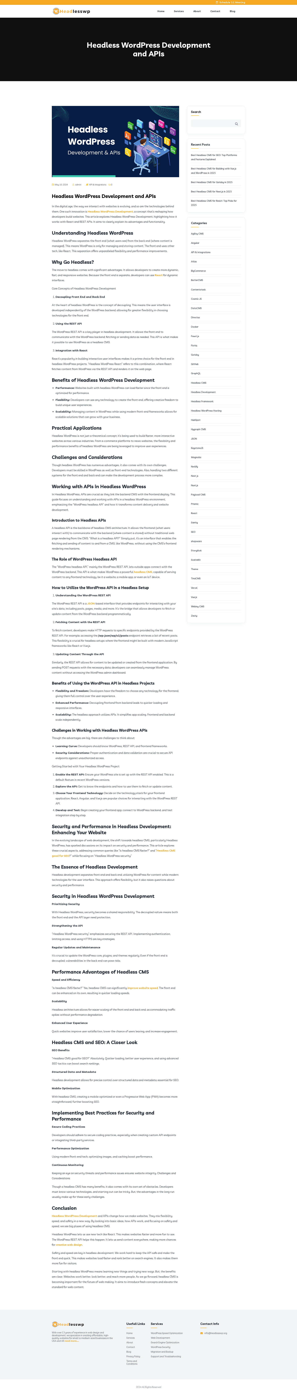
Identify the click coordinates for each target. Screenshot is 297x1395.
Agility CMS (197, 233)
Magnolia (196, 457)
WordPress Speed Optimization (167, 1333)
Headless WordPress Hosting (206, 410)
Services (179, 11)
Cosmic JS (196, 298)
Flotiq (194, 345)
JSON (91, 603)
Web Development (160, 1337)
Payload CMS (198, 494)
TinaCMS (196, 578)
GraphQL (196, 373)
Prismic (194, 503)
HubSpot (195, 419)
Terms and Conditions (131, 1362)
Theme (194, 569)
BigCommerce (198, 270)
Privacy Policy (133, 1356)
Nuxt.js (194, 485)
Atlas (194, 261)
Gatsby (195, 354)
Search (196, 112)
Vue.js (194, 597)
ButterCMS (197, 280)
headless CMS (143, 572)
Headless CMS (198, 382)
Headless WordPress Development (110, 211)
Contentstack (198, 289)
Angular (195, 242)
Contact (215, 11)
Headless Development (203, 392)
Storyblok (196, 550)
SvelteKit (196, 559)
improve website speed (142, 988)
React (159, 275)
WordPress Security (160, 1347)
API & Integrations (97, 184)
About (197, 11)
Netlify (194, 466)
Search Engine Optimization (165, 1342)
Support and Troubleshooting (166, 1356)
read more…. (72, 1340)
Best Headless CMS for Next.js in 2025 (211, 191)
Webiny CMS (197, 606)
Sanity (194, 522)
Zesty (194, 615)
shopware (196, 541)
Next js (194, 475)
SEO (193, 531)
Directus (195, 317)
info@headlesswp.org (215, 1333)
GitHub (194, 364)
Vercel (194, 587)
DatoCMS (196, 308)
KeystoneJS (197, 448)
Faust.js (195, 336)
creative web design (69, 1244)
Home (160, 11)
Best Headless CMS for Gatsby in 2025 (211, 182)
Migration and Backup (162, 1351)
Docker (194, 326)
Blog (232, 11)
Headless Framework (202, 401)
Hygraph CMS (198, 429)
